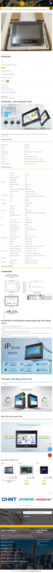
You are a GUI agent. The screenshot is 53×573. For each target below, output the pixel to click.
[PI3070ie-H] (26, 471)
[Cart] (51, 3)
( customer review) (12, 65)
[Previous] (1, 474)
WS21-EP (44, 480)
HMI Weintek (4, 134)
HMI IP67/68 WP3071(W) (9, 480)
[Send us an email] (17, 512)
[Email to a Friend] (10, 92)
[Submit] (51, 8)
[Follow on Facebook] (15, 512)
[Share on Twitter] (7, 92)
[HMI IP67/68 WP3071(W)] (9, 471)
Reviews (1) (11, 97)
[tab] (4, 98)
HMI (8, 54)
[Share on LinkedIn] (15, 92)
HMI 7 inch (6, 89)
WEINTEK (3, 54)
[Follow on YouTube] (20, 512)
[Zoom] (3, 49)
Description (4, 97)
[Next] (52, 474)
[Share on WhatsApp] (2, 92)
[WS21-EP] (44, 471)
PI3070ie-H (26, 480)
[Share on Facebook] (5, 92)
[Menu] (2, 3)
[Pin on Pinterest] (12, 92)
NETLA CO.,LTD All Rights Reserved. (31, 571)
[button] (51, 493)
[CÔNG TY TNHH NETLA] (26, 3)
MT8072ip (10, 89)
